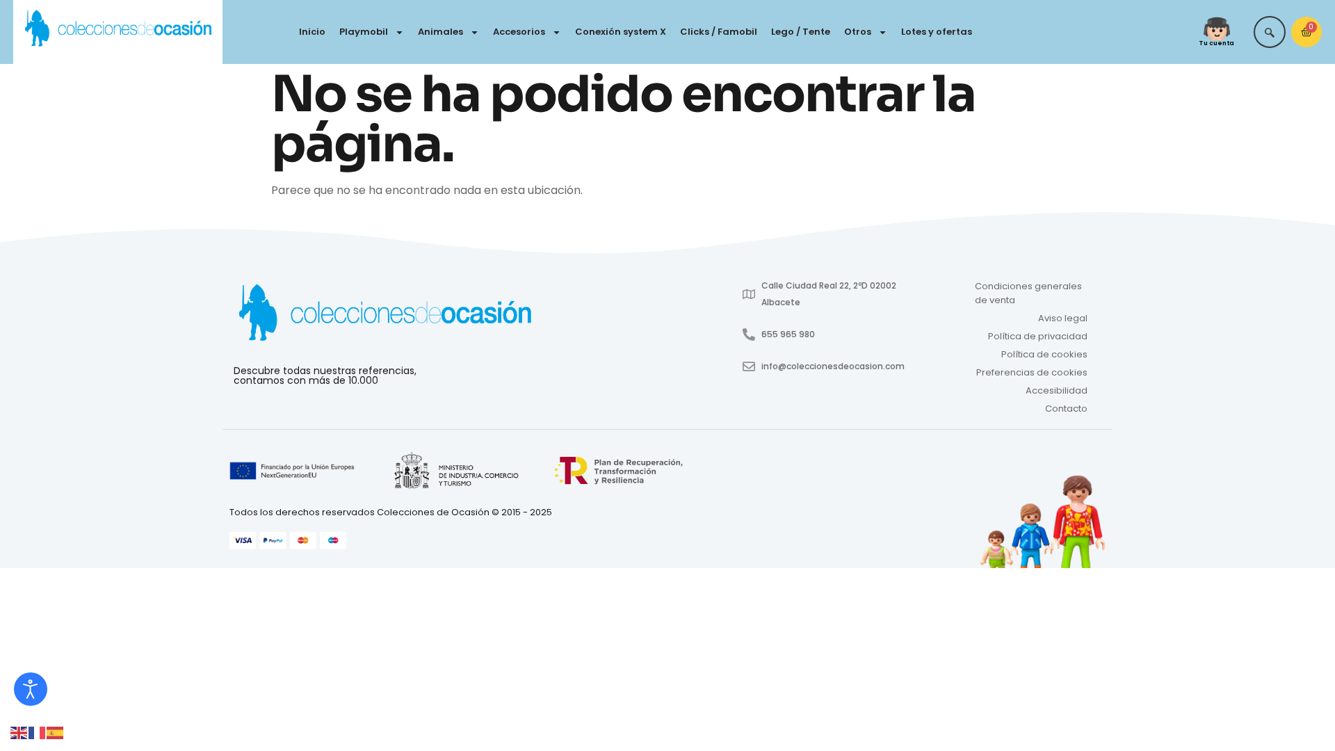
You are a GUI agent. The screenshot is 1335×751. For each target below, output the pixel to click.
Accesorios (519, 31)
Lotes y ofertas (936, 31)
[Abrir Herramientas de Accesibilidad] (30, 689)
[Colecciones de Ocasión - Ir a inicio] (118, 29)
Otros (857, 31)
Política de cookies (1044, 354)
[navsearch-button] (1270, 32)
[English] (19, 732)
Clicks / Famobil (718, 31)
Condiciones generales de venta (1028, 293)
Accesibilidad (1056, 390)
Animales (440, 31)
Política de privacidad (1037, 336)
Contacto (1066, 408)
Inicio (312, 31)
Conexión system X (620, 31)
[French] (38, 732)
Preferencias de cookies (1031, 372)
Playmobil (363, 31)
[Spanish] (56, 732)
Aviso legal (1062, 318)
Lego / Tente (800, 31)
